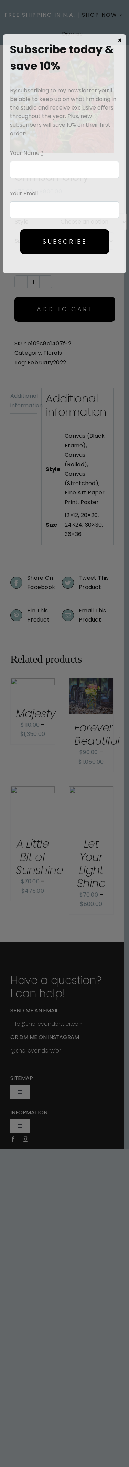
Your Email (24, 193)
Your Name (27, 153)
